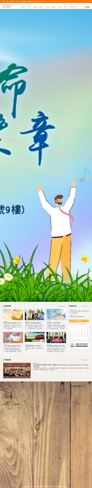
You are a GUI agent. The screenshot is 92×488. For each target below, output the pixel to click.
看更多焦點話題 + (85, 360)
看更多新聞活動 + (62, 306)
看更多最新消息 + (85, 306)
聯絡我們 (88, 7)
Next (86, 155)
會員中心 (66, 7)
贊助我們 (73, 7)
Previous (6, 155)
